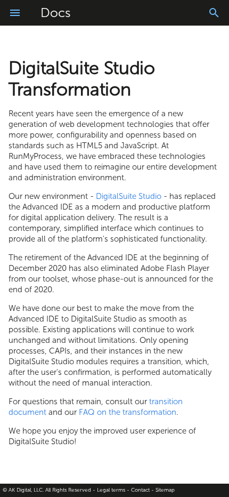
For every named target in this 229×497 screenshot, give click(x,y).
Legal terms (111, 490)
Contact (140, 490)
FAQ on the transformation (127, 412)
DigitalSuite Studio (128, 196)
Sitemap (165, 490)
